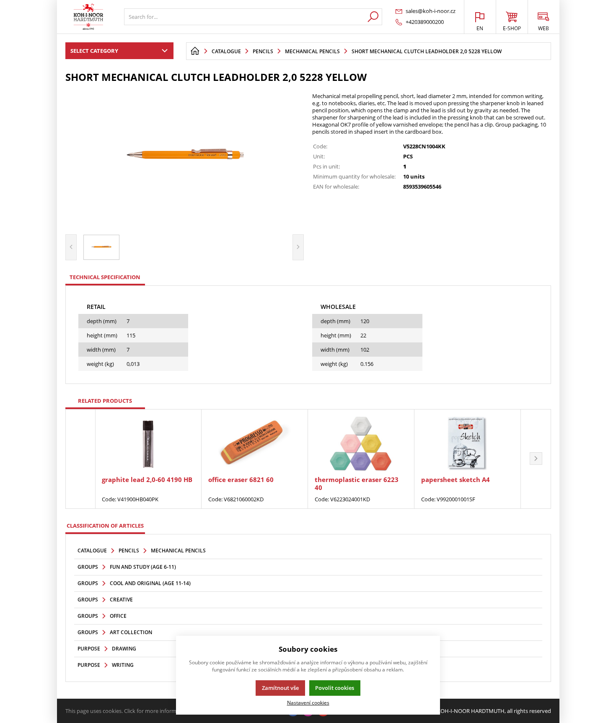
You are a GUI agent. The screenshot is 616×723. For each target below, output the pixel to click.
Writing (123, 665)
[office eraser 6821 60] (254, 443)
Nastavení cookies (308, 702)
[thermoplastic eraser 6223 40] (361, 443)
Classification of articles (105, 525)
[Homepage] (194, 51)
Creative (121, 599)
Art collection (131, 632)
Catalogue (92, 550)
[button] (536, 458)
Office (118, 615)
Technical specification (105, 277)
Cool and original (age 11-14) (150, 583)
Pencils (129, 550)
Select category (94, 50)
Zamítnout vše (280, 688)
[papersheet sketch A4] (467, 443)
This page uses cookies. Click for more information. (128, 711)
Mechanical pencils (178, 550)
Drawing (124, 648)
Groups (88, 566)
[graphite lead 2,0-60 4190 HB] (148, 443)
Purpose (89, 648)
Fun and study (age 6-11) (143, 566)
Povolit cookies (334, 688)
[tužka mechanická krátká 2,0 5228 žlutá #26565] (184, 157)
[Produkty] (88, 17)
